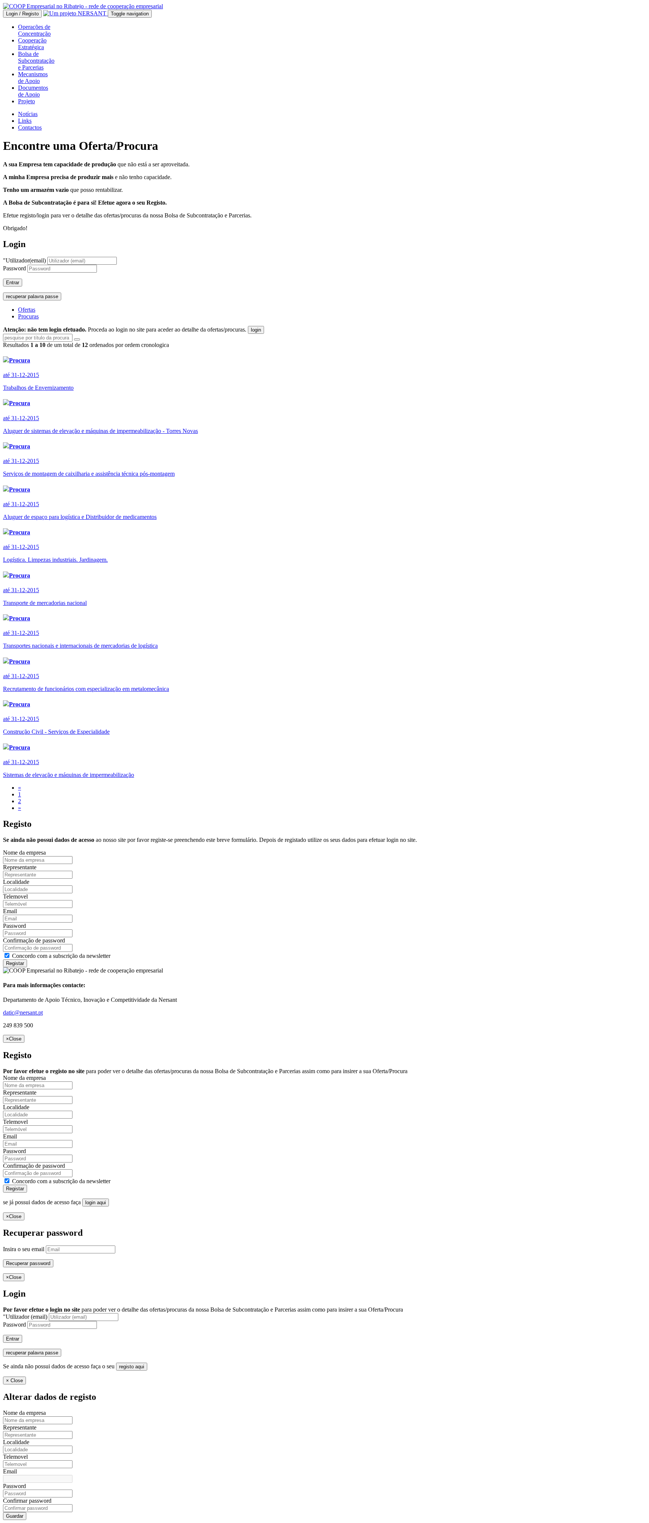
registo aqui (131, 1366)
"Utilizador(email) (24, 260)
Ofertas (26, 309)
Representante (19, 867)
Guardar (14, 1516)
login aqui (95, 1202)
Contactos (30, 127)
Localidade (16, 882)
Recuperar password (28, 1263)
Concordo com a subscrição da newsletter (60, 956)
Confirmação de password (34, 940)
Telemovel (15, 896)
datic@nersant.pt (23, 1012)
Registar (15, 963)
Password (14, 268)
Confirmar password (27, 1500)
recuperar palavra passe (32, 296)
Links (25, 121)
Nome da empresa (24, 852)
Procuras (28, 316)
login (256, 330)
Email (10, 911)
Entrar (12, 282)
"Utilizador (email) (25, 1316)
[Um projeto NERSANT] (75, 13)
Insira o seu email (23, 1249)
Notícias (28, 114)
